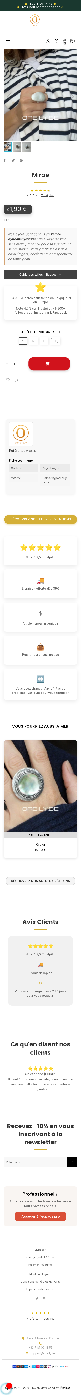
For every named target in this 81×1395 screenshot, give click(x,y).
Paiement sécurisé (40, 1259)
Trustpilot (47, 195)
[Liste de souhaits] (8, 380)
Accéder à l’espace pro (40, 1211)
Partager (7, 160)
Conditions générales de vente (41, 1276)
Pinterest (23, 160)
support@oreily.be (43, 1348)
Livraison (40, 1244)
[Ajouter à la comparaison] (16, 380)
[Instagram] (44, 1294)
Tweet (15, 160)
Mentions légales (40, 1269)
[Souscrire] (72, 1157)
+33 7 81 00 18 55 (40, 1342)
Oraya (40, 844)
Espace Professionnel (40, 1284)
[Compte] (48, 41)
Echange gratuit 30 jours (40, 1252)
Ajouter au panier (49, 364)
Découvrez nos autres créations (40, 519)
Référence (17, 451)
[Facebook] (37, 1294)
